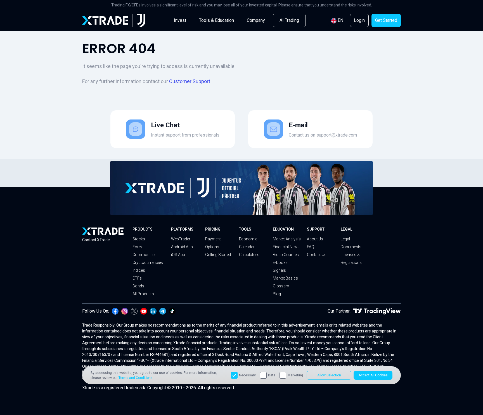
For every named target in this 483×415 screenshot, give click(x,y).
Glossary (281, 286)
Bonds (138, 286)
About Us (315, 239)
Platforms (182, 229)
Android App (182, 247)
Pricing (213, 229)
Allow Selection (329, 375)
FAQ (310, 247)
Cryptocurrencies (147, 262)
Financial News (286, 247)
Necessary (247, 375)
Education (283, 229)
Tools (245, 229)
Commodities (144, 254)
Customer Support (189, 81)
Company (256, 20)
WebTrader (180, 239)
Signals (279, 270)
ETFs (137, 278)
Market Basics (285, 278)
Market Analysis (287, 239)
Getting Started (218, 254)
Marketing (295, 375)
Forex (137, 247)
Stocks (138, 239)
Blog (277, 294)
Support (316, 229)
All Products (143, 294)
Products (142, 229)
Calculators (249, 254)
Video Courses (286, 254)
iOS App (178, 254)
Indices (138, 270)
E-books (280, 262)
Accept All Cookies (373, 375)
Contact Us (316, 254)
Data (271, 375)
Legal (346, 229)
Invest (180, 20)
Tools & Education (216, 20)
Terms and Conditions (136, 378)
